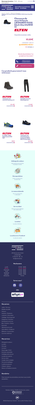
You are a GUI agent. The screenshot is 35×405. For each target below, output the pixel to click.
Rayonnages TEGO (6, 350)
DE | (31, 1)
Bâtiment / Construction (8, 331)
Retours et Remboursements (9, 368)
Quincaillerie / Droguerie (8, 329)
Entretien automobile (7, 352)
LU (28, 1)
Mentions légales (10, 390)
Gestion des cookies (24, 390)
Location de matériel (7, 356)
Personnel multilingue (7, 362)
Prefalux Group (28, 400)
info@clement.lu (17, 258)
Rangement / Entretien (7, 319)
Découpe (4, 346)
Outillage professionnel (7, 354)
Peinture (4, 311)
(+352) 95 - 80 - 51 (17, 256)
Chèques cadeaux (6, 366)
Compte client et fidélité (8, 360)
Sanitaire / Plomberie (7, 313)
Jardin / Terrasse (6, 307)
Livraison (4, 348)
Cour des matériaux (7, 333)
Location (4, 344)
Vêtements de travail (7, 327)
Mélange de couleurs (7, 342)
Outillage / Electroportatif (8, 317)
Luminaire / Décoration (7, 315)
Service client (5, 358)
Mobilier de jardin (6, 309)
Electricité (4, 325)
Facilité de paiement (7, 364)
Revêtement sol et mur (7, 321)
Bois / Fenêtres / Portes (8, 323)
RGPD (16, 390)
